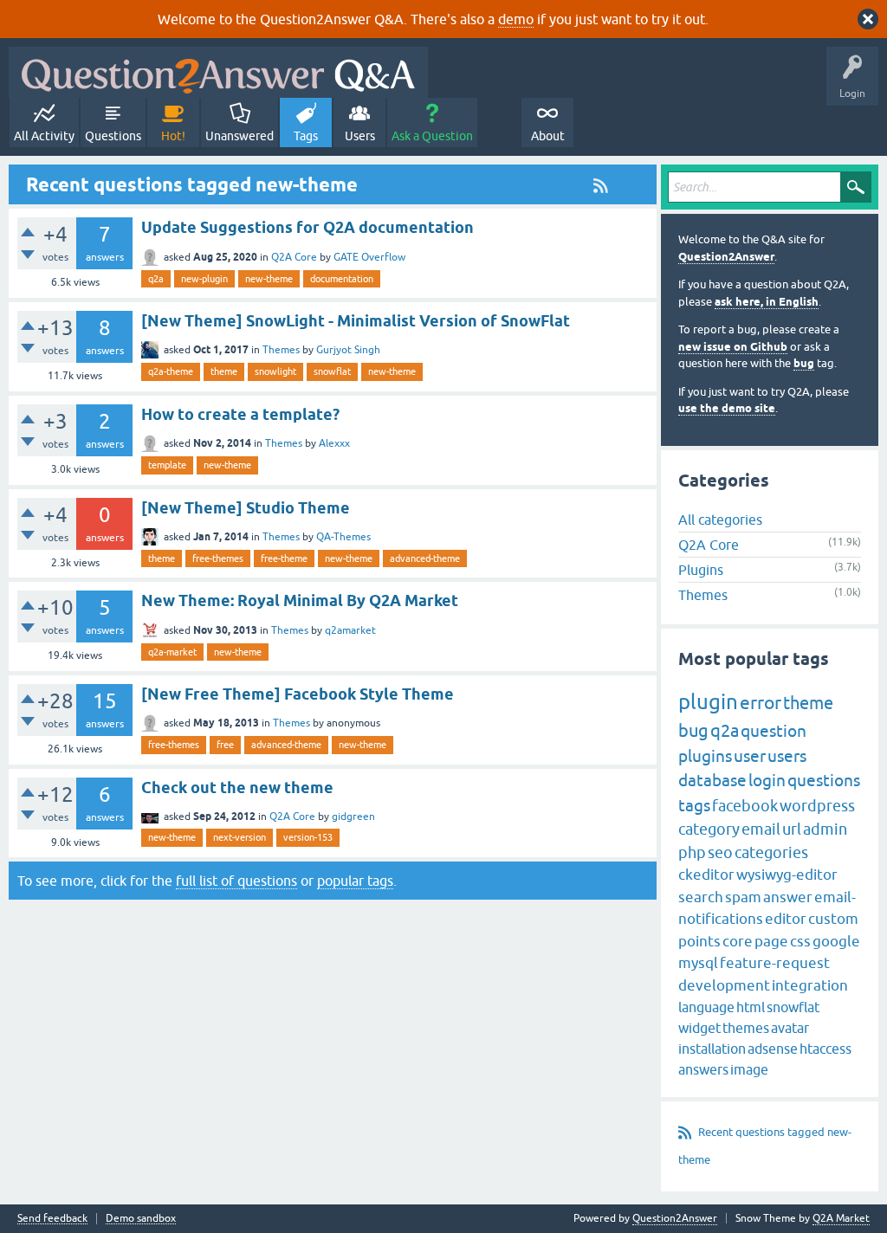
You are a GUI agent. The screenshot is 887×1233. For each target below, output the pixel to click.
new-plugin (204, 279)
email (760, 829)
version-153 (308, 837)
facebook (745, 806)
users (786, 755)
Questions (113, 136)
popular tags (355, 880)
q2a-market (172, 652)
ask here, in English (767, 301)
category (709, 829)
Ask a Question (432, 136)
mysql (698, 963)
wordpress (817, 806)
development (724, 985)
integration (810, 985)
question (773, 730)
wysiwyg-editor (787, 874)
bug (803, 363)
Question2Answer (726, 256)
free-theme (284, 558)
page (771, 941)
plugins (705, 755)
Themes (281, 350)
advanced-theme (425, 558)
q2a (156, 279)
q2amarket (350, 630)
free (225, 744)
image (749, 1069)
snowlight (275, 371)
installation (712, 1048)
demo (516, 19)
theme (223, 371)
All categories (720, 519)
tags (694, 805)
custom (833, 918)
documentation (341, 279)
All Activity (44, 136)
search (700, 897)
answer (788, 897)
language (706, 1007)
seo (720, 852)
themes (745, 1028)
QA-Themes (343, 537)
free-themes (217, 558)
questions (823, 780)
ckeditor (706, 874)
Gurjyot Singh (348, 350)
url (791, 829)
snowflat (332, 371)
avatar (790, 1028)
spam (743, 897)
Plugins (700, 570)
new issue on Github (732, 346)
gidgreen (353, 816)
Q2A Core (294, 257)
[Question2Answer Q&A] (218, 72)
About (548, 136)
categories (771, 852)
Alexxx (334, 443)
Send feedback (52, 1218)
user (750, 755)
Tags (306, 136)
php (692, 852)
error (760, 702)
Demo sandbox (141, 1218)
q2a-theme (170, 371)
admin (825, 829)
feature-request (775, 963)
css (800, 941)
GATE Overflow (369, 257)
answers (703, 1069)
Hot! (173, 136)
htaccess (825, 1048)
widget (699, 1028)
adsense (773, 1048)
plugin (708, 701)
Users (360, 136)
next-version (239, 837)
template (167, 465)
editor (785, 918)
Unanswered (239, 136)
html (750, 1007)
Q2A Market (841, 1218)
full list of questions (236, 880)
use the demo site (726, 408)
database (712, 780)
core (737, 941)
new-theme (269, 279)
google (836, 941)
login (767, 780)
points (699, 941)
